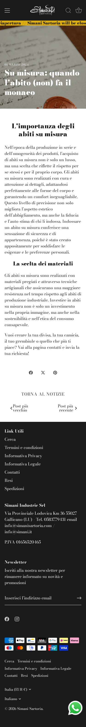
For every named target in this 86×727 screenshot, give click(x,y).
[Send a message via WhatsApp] (75, 708)
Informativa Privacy (23, 456)
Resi (9, 480)
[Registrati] (79, 598)
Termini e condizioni (24, 447)
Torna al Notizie (43, 394)
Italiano (11, 699)
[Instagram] (17, 618)
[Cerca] (68, 11)
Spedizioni (14, 489)
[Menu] (7, 10)
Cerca (10, 439)
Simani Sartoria (30, 708)
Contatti (12, 472)
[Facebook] (7, 618)
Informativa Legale (23, 464)
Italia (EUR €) (16, 689)
